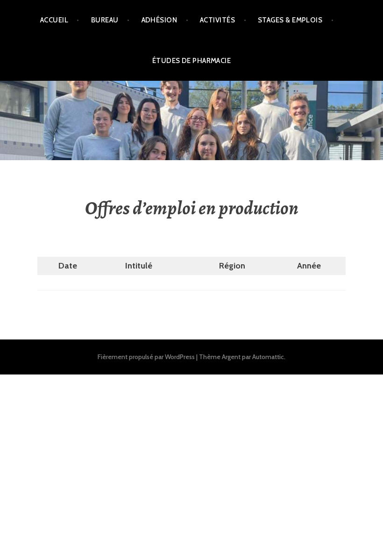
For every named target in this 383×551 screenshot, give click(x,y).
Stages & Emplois (290, 20)
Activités (217, 20)
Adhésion (159, 20)
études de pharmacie (191, 61)
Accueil (54, 20)
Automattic (268, 357)
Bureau (105, 20)
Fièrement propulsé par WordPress (146, 357)
